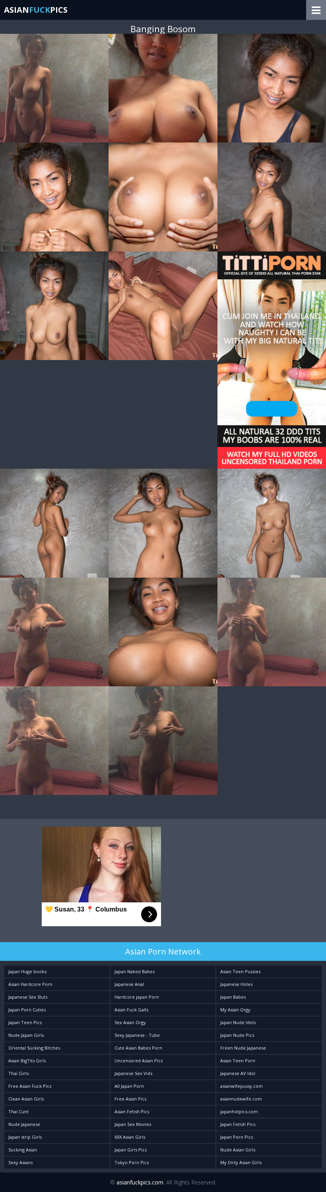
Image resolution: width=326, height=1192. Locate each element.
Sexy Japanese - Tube (137, 1035)
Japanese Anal (129, 984)
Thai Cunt (18, 1111)
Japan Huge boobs (27, 971)
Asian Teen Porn (237, 1060)
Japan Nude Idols (238, 1022)
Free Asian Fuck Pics (29, 1086)
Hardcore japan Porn (136, 997)
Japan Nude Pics (237, 1035)
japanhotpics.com (239, 1111)
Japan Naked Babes (134, 971)
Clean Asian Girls (26, 1099)
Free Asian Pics (130, 1099)
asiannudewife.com (241, 1099)
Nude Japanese (24, 1124)
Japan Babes (233, 997)
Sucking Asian (22, 1150)
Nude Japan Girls (26, 1035)
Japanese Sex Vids (133, 1073)
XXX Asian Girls (129, 1137)
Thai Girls (18, 1073)
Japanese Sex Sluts (27, 997)
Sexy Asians (20, 1162)
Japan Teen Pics (25, 1022)
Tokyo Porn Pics (131, 1162)
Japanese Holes (236, 984)
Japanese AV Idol (237, 1073)
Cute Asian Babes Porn (138, 1048)
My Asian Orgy (235, 1010)
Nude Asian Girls (237, 1150)
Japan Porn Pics (236, 1137)
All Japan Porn (129, 1086)
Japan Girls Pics (130, 1150)
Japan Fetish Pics (237, 1124)
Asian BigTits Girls (27, 1060)
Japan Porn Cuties (27, 1010)
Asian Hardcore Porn (30, 984)
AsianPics (36, 9)
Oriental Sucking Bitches (34, 1048)
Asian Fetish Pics (131, 1111)
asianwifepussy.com (241, 1086)
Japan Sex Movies (132, 1124)
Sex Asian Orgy (130, 1022)
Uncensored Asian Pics (138, 1060)
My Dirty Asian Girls (241, 1162)
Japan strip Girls (25, 1137)
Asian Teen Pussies (240, 971)
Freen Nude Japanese (243, 1048)
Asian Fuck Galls (131, 1010)
